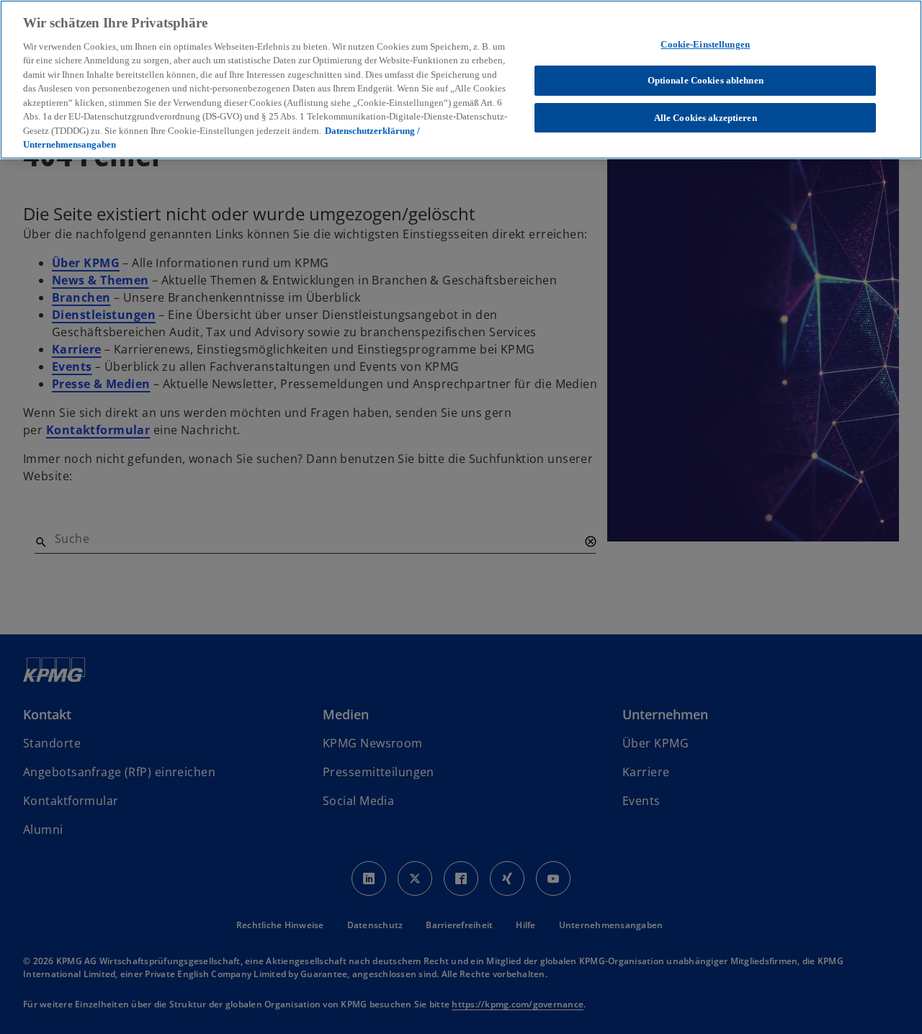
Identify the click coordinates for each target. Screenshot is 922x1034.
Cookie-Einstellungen (705, 44)
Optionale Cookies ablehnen (706, 80)
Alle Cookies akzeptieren (705, 117)
